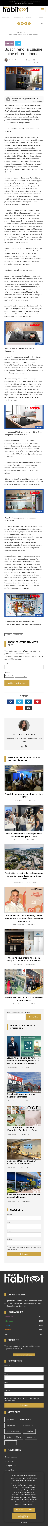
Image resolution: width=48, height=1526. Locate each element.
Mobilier (41, 17)
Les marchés (9, 1470)
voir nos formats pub (24, 1355)
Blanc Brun (6, 17)
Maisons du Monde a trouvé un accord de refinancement (21, 1162)
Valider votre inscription (17, 683)
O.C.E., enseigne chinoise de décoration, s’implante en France (22, 1128)
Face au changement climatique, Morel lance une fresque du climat (24, 835)
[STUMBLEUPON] (19, 708)
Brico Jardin (18, 17)
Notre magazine (10, 1457)
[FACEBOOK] (10, 702)
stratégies (11, 1443)
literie (18, 1437)
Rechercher (33, 1017)
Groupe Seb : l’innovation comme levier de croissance (24, 998)
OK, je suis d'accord (24, 1510)
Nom (8, 1223)
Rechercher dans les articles (18, 1013)
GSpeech (40, 101)
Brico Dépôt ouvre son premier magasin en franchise (21, 1095)
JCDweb (24, 1523)
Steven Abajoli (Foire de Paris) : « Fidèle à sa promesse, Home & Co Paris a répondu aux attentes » (23, 1061)
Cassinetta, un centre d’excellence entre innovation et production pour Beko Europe (24, 876)
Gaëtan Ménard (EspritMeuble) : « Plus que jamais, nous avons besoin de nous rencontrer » (24, 918)
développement (27, 1425)
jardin (9, 1437)
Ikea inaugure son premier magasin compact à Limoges (23, 1195)
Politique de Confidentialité (24, 1516)
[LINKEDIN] (28, 702)
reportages (18, 635)
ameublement (25, 1419)
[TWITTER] (19, 702)
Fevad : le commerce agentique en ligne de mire (24, 795)
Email (6, 663)
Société (9, 1239)
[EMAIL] (28, 708)
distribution (11, 1425)
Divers (24, 1334)
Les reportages (10, 1466)
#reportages (22, 676)
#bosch (10, 676)
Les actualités (9, 1461)
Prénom (9, 1215)
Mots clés (8, 673)
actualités (10, 1419)
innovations (29, 1431)
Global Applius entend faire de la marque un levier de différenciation (24, 959)
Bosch (6, 137)
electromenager (13, 1431)
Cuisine (28, 17)
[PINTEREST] (37, 702)
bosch (8, 635)
